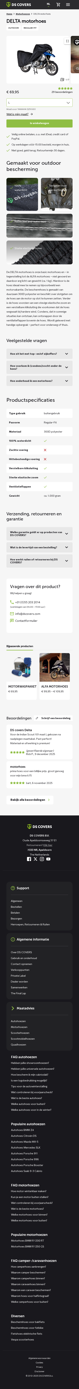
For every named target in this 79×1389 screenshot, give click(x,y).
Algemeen (16, 900)
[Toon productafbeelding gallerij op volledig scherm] (67, 41)
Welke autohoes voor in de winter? (31, 1109)
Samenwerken (19, 987)
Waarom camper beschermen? (28, 1272)
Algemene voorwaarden (39, 1358)
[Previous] (11, 59)
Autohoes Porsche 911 (24, 1153)
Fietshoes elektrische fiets (26, 1333)
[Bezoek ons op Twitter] (35, 859)
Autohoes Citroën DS (24, 1135)
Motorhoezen (23, 14)
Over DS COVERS (21, 952)
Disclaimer (39, 1371)
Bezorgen (16, 918)
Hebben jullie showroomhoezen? (30, 1062)
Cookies (39, 1362)
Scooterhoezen (20, 1032)
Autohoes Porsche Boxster (27, 1165)
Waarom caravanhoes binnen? (28, 1284)
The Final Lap (18, 993)
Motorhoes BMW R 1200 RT (27, 1240)
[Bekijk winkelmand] (58, 4)
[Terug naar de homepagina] (39, 826)
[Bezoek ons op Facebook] (29, 859)
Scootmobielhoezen (23, 1038)
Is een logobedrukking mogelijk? (29, 1080)
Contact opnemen (21, 963)
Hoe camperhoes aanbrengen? (28, 1266)
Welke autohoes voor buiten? (28, 1103)
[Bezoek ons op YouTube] (48, 859)
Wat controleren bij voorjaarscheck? (32, 1092)
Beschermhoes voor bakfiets (28, 1321)
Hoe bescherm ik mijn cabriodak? (29, 1074)
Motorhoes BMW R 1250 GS (27, 1246)
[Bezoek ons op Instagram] (42, 859)
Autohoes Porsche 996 (25, 1159)
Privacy (39, 1367)
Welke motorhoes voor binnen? (29, 1214)
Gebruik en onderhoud (24, 958)
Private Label (18, 975)
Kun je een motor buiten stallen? (30, 1196)
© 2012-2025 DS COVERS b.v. (39, 1376)
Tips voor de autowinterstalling (29, 1086)
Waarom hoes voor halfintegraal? (30, 1295)
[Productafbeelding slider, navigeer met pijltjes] (42, 60)
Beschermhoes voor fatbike (27, 1327)
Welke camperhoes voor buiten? (29, 1301)
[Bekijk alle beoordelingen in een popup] (62, 90)
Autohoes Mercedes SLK (25, 1147)
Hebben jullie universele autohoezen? (32, 1068)
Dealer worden (19, 981)
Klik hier (47, 845)
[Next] (74, 59)
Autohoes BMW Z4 (22, 1129)
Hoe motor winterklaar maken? (28, 1191)
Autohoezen (18, 1021)
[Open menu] (68, 4)
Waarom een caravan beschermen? (31, 1290)
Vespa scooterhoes (22, 1339)
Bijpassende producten (19, 646)
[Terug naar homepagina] (18, 4)
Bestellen (16, 906)
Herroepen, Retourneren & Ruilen (30, 924)
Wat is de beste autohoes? (26, 1098)
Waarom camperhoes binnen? (28, 1278)
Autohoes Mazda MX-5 (24, 1141)
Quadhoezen (18, 1044)
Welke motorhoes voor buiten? (29, 1220)
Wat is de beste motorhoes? (27, 1208)
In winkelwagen (39, 123)
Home (9, 14)
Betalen (15, 912)
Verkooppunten (20, 969)
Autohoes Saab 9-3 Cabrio (26, 1170)
